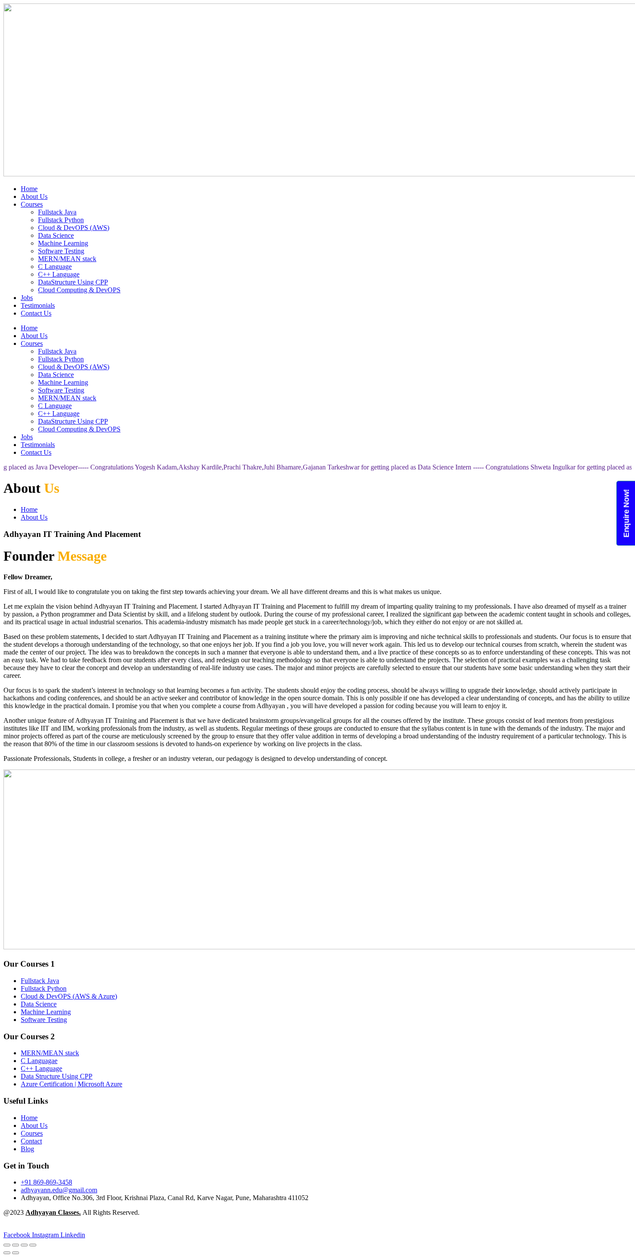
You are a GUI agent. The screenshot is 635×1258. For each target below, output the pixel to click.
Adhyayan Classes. (53, 1212)
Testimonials (38, 305)
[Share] (24, 1245)
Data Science (56, 235)
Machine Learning (63, 243)
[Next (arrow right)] (15, 1253)
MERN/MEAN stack (67, 258)
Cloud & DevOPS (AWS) (73, 227)
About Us (34, 196)
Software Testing (61, 251)
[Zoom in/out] (6, 1245)
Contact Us (36, 313)
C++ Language (58, 274)
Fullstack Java (57, 212)
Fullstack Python (61, 220)
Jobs (27, 297)
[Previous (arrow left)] (6, 1253)
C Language (55, 266)
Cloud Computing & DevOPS (79, 290)
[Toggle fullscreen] (15, 1245)
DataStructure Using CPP (73, 282)
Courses (32, 204)
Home (29, 188)
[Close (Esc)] (32, 1245)
